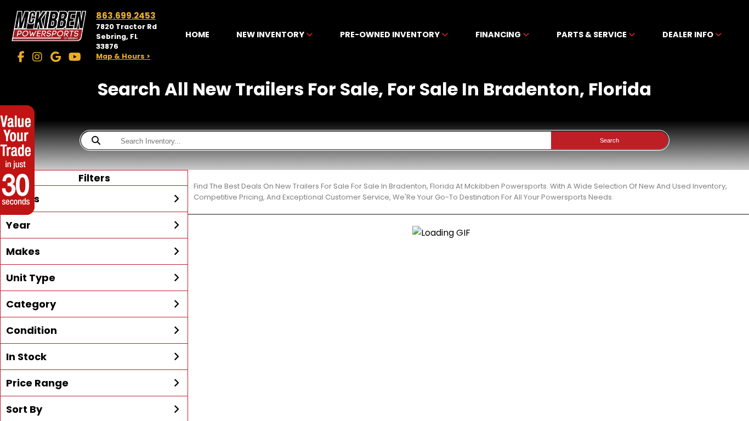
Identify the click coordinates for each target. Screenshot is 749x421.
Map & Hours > (123, 56)
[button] (94, 199)
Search (609, 140)
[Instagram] (37, 57)
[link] (197, 35)
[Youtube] (75, 57)
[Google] (55, 57)
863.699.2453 (126, 15)
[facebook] (21, 57)
